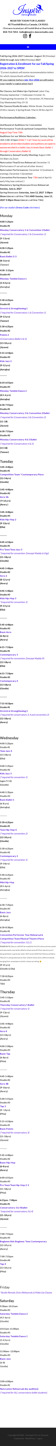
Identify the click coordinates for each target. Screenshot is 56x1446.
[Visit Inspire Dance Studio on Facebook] (30, 36)
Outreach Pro (31, 1435)
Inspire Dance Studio (28, 10)
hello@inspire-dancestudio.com (36, 31)
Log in (39, 1438)
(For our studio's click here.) (20, 207)
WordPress (30, 1438)
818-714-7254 (10, 31)
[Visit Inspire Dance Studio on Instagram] (25, 36)
